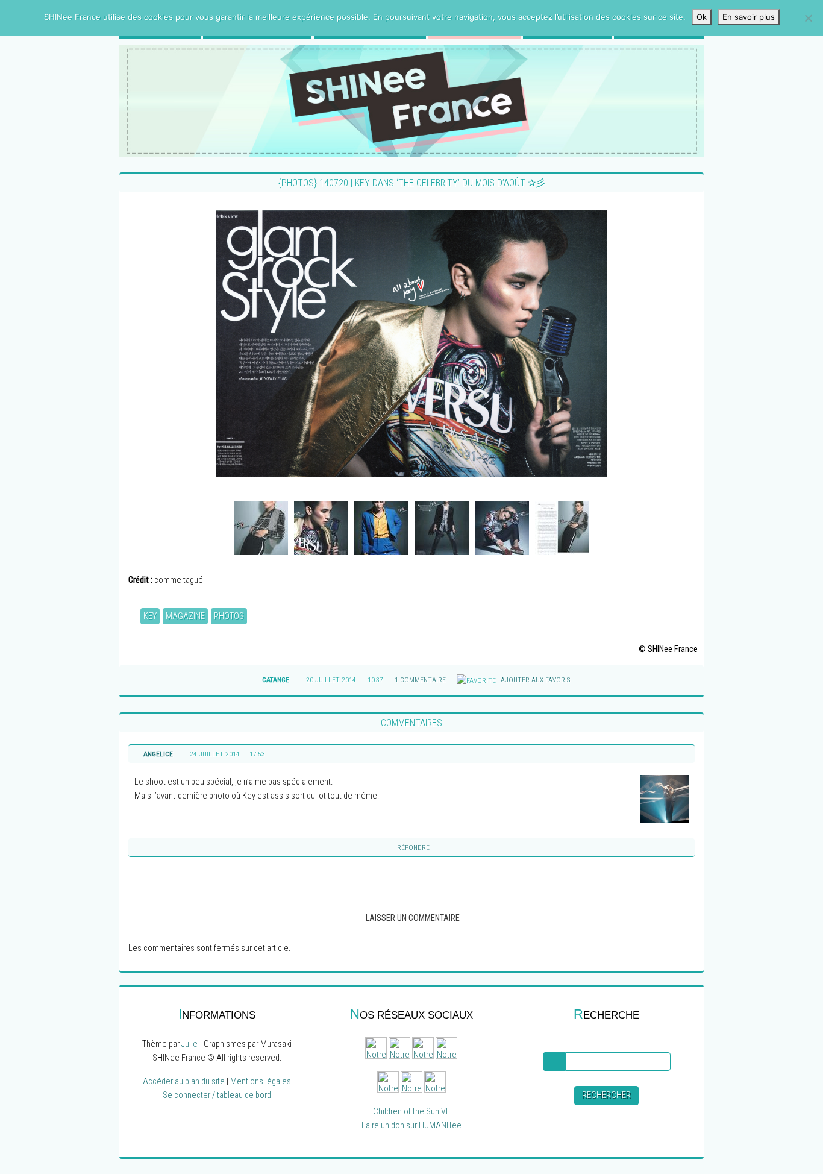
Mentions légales (260, 1081)
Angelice (158, 754)
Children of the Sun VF (411, 1112)
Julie (189, 1044)
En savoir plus (748, 17)
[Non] (808, 18)
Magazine (185, 616)
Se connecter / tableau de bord (217, 1095)
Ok (701, 17)
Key (150, 616)
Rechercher (606, 1095)
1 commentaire (420, 680)
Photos (229, 616)
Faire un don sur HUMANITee (411, 1125)
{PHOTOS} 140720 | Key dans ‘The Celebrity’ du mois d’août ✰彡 (411, 183)
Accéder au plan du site (184, 1081)
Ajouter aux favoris (534, 680)
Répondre (413, 847)
